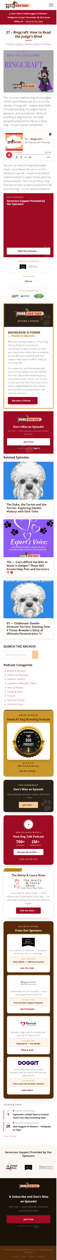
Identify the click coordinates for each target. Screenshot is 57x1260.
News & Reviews (15, 687)
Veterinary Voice (15, 704)
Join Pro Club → (28, 968)
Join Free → (28, 805)
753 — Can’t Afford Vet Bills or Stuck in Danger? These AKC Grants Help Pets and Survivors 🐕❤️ (28, 567)
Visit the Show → (28, 910)
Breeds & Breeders (16, 670)
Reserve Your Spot (34, 21)
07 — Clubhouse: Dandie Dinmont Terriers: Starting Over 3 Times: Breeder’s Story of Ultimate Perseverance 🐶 (28, 628)
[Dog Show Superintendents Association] (38, 296)
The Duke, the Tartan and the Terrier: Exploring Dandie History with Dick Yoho (26, 508)
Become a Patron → (22, 400)
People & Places (15, 691)
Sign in (37, 448)
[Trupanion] (33, 266)
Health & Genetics (16, 679)
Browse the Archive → (28, 852)
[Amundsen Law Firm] (25, 296)
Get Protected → (28, 1009)
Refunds (32, 1256)
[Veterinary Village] (15, 296)
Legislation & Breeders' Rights (21, 683)
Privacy (15, 1256)
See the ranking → (28, 771)
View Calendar (10, 1136)
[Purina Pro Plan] (22, 266)
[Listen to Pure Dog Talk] (28, 824)
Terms (23, 1256)
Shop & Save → (28, 1050)
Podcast (29, 44)
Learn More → (28, 1090)
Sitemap (41, 1256)
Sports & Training (42, 44)
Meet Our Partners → (28, 251)
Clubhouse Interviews (17, 674)
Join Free (28, 441)
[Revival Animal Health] (28, 281)
